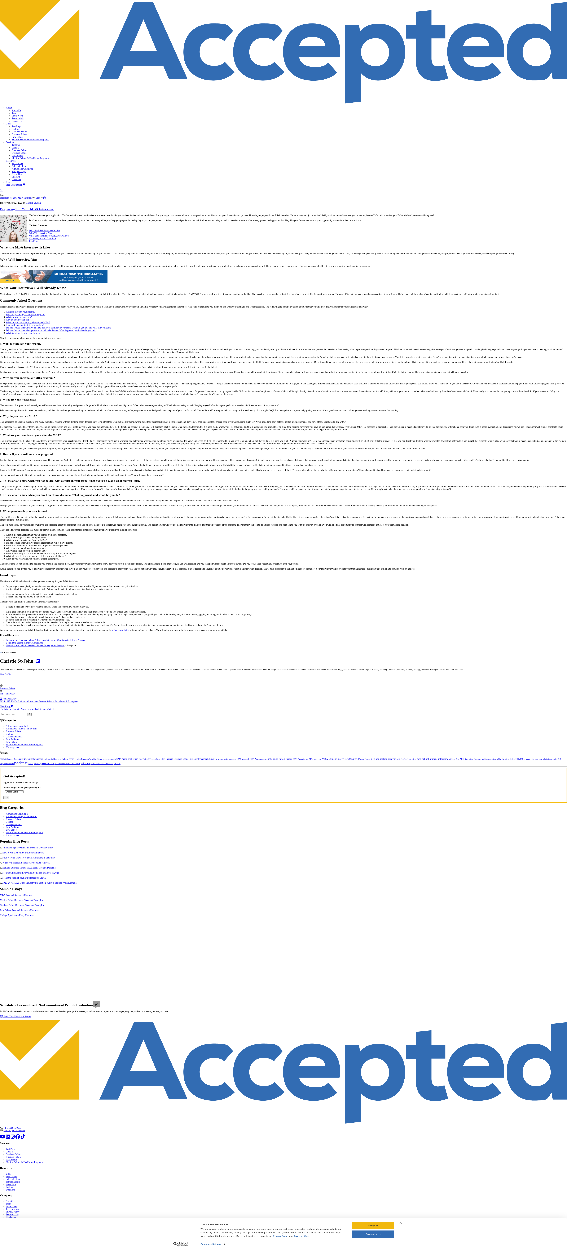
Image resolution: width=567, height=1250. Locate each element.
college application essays (31, 759)
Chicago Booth (12, 759)
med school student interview (432, 758)
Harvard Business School (177, 759)
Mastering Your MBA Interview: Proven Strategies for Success (35, 645)
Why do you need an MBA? (19, 319)
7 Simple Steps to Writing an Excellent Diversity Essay (27, 847)
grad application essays (134, 759)
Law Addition (12, 739)
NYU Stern (522, 759)
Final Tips (33, 241)
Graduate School (19, 131)
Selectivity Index (19, 166)
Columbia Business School (56, 759)
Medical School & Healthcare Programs (30, 139)
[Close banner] (401, 1223)
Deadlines (16, 179)
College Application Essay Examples (17, 915)
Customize (371, 1234)
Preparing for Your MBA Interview (16, 197)
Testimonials (17, 118)
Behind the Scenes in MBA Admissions (24, 642)
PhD (559, 759)
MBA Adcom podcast (259, 759)
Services (10, 142)
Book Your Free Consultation (17, 1016)
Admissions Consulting (17, 726)
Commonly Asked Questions (42, 238)
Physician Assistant (7, 764)
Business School (19, 134)
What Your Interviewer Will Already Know (49, 235)
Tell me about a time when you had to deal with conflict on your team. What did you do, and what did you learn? (59, 327)
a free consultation (120, 630)
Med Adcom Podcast (362, 759)
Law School (17, 137)
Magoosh (245, 759)
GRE (163, 759)
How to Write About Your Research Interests (23, 852)
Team (14, 113)
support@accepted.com (14, 1130)
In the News (17, 115)
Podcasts (16, 177)
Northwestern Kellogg (507, 759)
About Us (16, 110)
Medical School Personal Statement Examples (21, 900)
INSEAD (193, 759)
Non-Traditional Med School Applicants (484, 759)
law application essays (226, 759)
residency (37, 764)
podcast (20, 762)
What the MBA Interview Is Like (44, 230)
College (15, 129)
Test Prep (16, 126)
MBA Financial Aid (300, 759)
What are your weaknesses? (19, 317)
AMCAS (3, 759)
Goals (8, 123)
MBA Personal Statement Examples (16, 895)
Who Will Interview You (40, 233)
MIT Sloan (465, 759)
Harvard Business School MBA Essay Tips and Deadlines (29, 867)
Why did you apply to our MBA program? (25, 314)
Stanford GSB (48, 763)
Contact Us (17, 121)
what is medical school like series (102, 764)
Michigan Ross (454, 759)
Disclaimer (11, 1217)
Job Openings (12, 1209)
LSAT (239, 759)
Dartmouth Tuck (87, 759)
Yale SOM (117, 764)
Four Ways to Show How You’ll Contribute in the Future (28, 857)
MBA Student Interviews (335, 758)
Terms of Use (12, 1214)
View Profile (5, 674)
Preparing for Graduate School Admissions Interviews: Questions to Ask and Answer (45, 640)
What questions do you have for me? (23, 333)
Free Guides (17, 163)
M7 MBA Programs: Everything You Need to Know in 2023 (30, 872)
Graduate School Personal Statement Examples (22, 905)
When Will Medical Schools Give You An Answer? (26, 862)
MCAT (352, 759)
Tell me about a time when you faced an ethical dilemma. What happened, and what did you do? (51, 330)
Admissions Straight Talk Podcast (21, 728)
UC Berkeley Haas (61, 764)
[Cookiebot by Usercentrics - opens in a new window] (181, 1244)
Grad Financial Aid (152, 759)
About (9, 107)
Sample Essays (19, 171)
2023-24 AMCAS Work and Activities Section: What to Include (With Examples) (40, 883)
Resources (11, 161)
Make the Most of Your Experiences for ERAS (24, 877)
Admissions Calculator (22, 169)
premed (30, 764)
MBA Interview (7, 693)
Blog (8, 182)
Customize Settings (211, 1244)
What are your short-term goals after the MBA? (28, 322)
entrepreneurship (108, 759)
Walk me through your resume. (20, 311)
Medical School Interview (405, 759)
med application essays (383, 758)
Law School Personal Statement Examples (19, 910)
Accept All (373, 1225)
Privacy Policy (12, 1211)
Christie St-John (33, 203)
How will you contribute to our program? (25, 325)
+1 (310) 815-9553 (12, 1128)
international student (205, 759)
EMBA (96, 759)
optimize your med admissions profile (542, 759)
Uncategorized (12, 747)
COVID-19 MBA (75, 759)
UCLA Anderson (74, 764)
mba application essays (280, 758)
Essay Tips (17, 174)
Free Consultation (14, 185)
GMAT (119, 759)
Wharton (85, 763)
